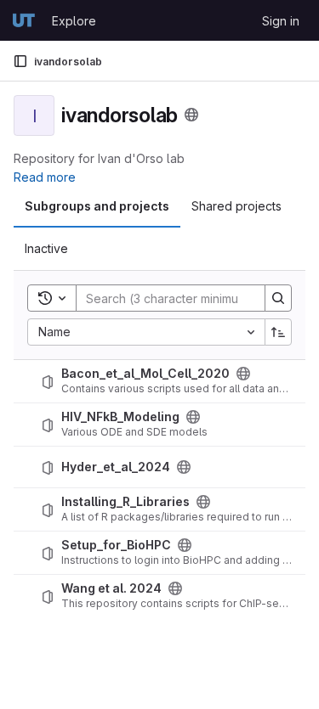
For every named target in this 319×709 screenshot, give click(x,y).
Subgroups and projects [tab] (97, 206)
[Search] (278, 298)
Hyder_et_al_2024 (115, 467)
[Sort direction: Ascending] (278, 332)
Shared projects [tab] (236, 206)
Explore (74, 21)
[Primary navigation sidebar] (20, 61)
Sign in (280, 21)
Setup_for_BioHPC (116, 545)
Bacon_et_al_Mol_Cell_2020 (145, 373)
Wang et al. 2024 (111, 588)
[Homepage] (23, 20)
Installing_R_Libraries (125, 502)
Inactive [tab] (46, 248)
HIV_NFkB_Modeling (120, 417)
